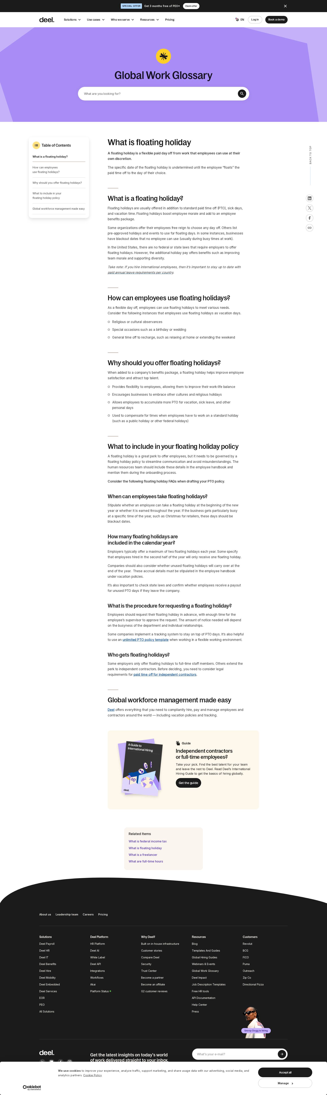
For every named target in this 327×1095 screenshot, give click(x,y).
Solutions (70, 19)
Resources (147, 19)
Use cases (93, 19)
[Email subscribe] (282, 1054)
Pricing (170, 19)
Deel (111, 710)
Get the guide (188, 782)
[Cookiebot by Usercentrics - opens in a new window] (32, 1087)
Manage (283, 1083)
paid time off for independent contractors (165, 674)
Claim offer (191, 6)
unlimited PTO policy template (146, 640)
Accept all (285, 1072)
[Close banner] (285, 6)
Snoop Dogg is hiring (256, 1030)
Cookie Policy (92, 1075)
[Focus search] (242, 93)
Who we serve (120, 19)
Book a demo (276, 19)
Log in (255, 19)
